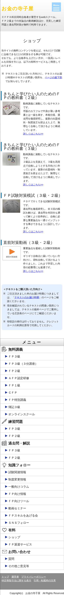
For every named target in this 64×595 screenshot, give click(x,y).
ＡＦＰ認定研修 (18, 378)
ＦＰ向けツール (18, 501)
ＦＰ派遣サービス (20, 544)
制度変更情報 (17, 479)
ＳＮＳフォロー (18, 522)
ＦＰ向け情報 (17, 494)
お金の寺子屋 (18, 8)
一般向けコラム (18, 486)
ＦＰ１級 (14, 385)
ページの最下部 (53, 77)
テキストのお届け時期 (26, 297)
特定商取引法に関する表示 (16, 580)
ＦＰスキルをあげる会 (23, 515)
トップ (5, 576)
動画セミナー (17, 508)
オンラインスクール (21, 414)
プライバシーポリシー (33, 576)
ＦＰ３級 (14, 356)
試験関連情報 (17, 472)
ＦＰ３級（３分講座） (23, 363)
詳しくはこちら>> (33, 133)
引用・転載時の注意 (45, 580)
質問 (11, 559)
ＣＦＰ (12, 392)
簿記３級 (14, 407)
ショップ (14, 537)
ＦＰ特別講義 (17, 399)
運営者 (15, 576)
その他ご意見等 (18, 566)
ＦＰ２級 (14, 371)
